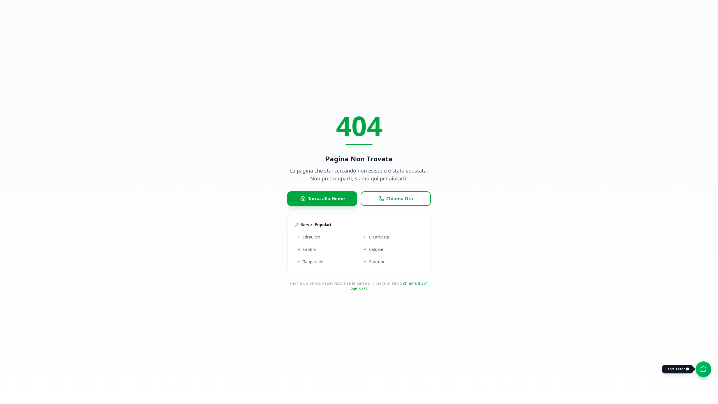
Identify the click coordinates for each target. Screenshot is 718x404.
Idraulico (311, 237)
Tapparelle (313, 261)
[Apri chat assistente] (703, 369)
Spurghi (376, 261)
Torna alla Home (326, 199)
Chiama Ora (399, 199)
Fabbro (309, 249)
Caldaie (376, 249)
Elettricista (379, 237)
